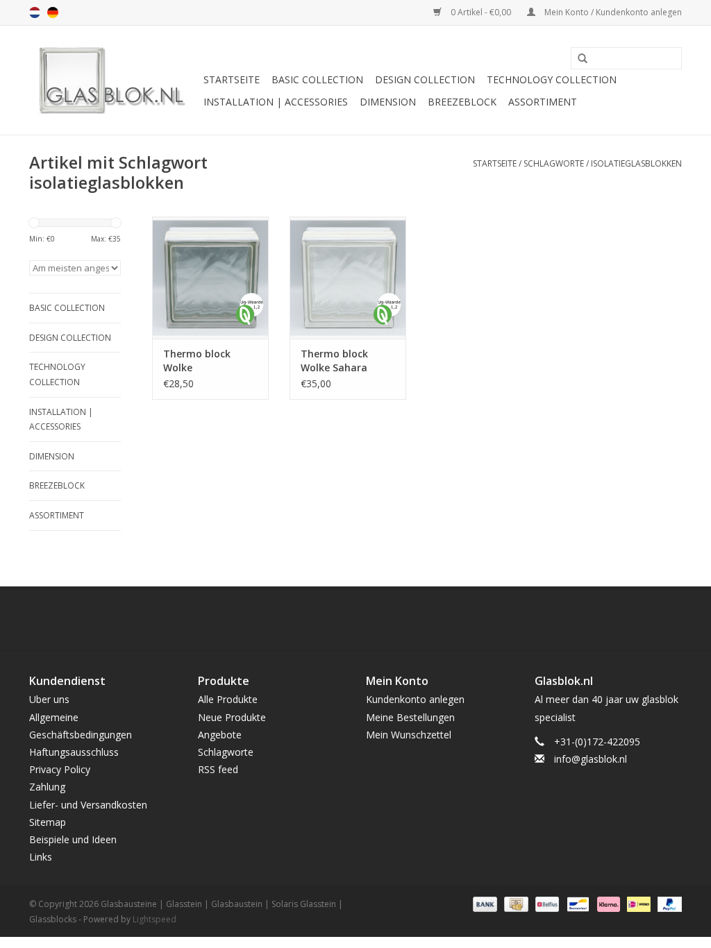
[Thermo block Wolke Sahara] (348, 278)
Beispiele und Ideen (73, 839)
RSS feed (218, 769)
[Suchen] (578, 59)
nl (34, 12)
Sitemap (47, 822)
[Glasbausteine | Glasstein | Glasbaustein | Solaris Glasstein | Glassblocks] (114, 80)
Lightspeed (154, 919)
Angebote (220, 734)
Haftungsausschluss (74, 752)
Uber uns (49, 699)
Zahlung (47, 786)
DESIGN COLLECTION (425, 79)
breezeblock (462, 101)
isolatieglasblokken (636, 163)
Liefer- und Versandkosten (88, 804)
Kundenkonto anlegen (415, 699)
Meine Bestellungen (410, 717)
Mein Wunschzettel (408, 734)
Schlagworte (554, 163)
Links (40, 856)
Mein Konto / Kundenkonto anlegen (612, 12)
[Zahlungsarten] (483, 904)
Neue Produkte (232, 717)
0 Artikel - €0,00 (481, 12)
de (52, 12)
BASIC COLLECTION (317, 79)
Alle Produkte (228, 699)
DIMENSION (388, 101)
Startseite (231, 79)
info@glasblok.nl (590, 758)
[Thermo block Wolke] (210, 278)
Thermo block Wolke (197, 360)
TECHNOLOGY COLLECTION (552, 79)
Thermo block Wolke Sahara (334, 360)
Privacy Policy (59, 769)
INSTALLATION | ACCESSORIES (275, 101)
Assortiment (542, 101)
